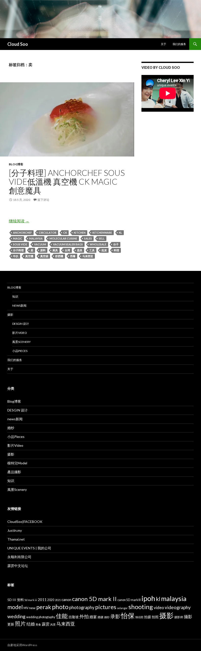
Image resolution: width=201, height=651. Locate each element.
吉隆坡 (73, 617)
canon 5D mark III (129, 600)
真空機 (29, 256)
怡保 (128, 616)
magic (17, 238)
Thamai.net (16, 539)
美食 (38, 624)
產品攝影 (14, 472)
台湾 (67, 250)
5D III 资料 (15, 600)
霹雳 (46, 624)
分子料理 (18, 250)
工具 (92, 250)
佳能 (62, 615)
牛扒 (15, 256)
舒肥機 (59, 256)
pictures (105, 606)
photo (60, 606)
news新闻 (19, 305)
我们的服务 (179, 44)
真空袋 (44, 256)
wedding (16, 616)
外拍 (84, 616)
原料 (43, 250)
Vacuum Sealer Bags (68, 244)
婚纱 (10, 428)
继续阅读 (19, 220)
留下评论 (43, 200)
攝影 (188, 616)
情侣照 (139, 617)
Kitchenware (102, 232)
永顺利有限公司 (19, 557)
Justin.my (14, 530)
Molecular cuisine (63, 238)
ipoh (148, 598)
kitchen (80, 232)
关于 (163, 44)
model (15, 607)
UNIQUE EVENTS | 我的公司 (29, 548)
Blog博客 (16, 164)
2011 (42, 599)
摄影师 (178, 617)
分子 (116, 244)
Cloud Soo (17, 44)
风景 (53, 624)
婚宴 (93, 617)
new (32, 608)
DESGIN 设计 (20, 324)
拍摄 (147, 617)
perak (43, 606)
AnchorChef (22, 232)
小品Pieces (19, 351)
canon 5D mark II (94, 598)
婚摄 (100, 617)
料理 (116, 250)
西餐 (72, 256)
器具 (79, 250)
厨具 (55, 250)
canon (66, 599)
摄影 (10, 314)
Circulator (47, 232)
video (159, 607)
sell (102, 238)
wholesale (98, 244)
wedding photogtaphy (40, 617)
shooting (140, 606)
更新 (10, 624)
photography (81, 607)
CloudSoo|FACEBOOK (24, 521)
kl (120, 232)
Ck (65, 232)
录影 (115, 616)
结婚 (30, 624)
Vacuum (40, 244)
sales (88, 238)
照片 (20, 623)
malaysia (36, 238)
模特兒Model (17, 463)
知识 (15, 296)
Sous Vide (20, 244)
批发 (104, 250)
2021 (58, 600)
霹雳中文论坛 (17, 566)
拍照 (155, 617)
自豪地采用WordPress (22, 645)
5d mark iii (31, 600)
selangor (122, 608)
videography (178, 607)
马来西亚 (87, 256)
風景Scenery (21, 342)
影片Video (19, 333)
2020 (50, 600)
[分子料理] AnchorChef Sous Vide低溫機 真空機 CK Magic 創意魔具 (67, 181)
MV (26, 608)
